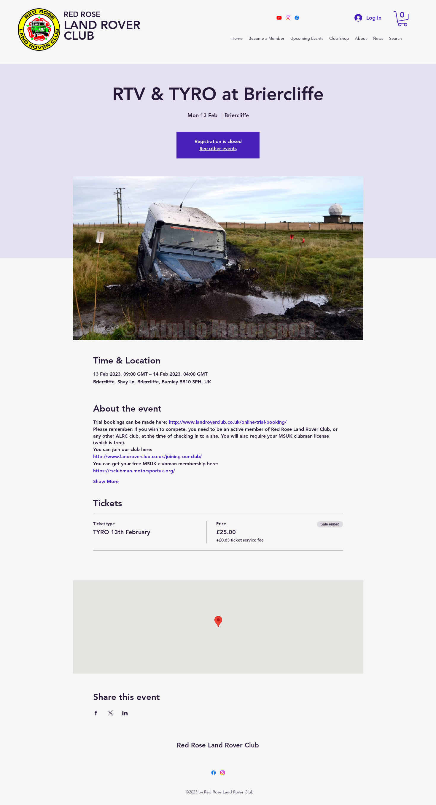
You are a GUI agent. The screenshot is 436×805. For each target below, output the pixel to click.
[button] (402, 18)
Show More (106, 481)
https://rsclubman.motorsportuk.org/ (134, 471)
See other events (218, 148)
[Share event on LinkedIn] (125, 713)
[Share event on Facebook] (96, 713)
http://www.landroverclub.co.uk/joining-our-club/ (147, 456)
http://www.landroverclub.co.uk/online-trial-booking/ (228, 422)
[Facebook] (214, 773)
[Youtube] (279, 18)
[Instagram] (222, 773)
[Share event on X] (110, 713)
